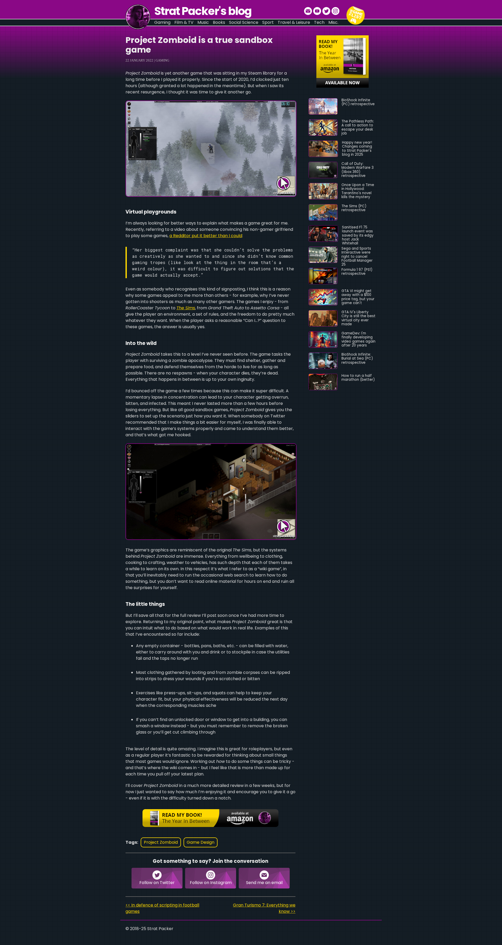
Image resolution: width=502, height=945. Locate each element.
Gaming (162, 60)
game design (200, 842)
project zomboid (161, 842)
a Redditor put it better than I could (205, 236)
